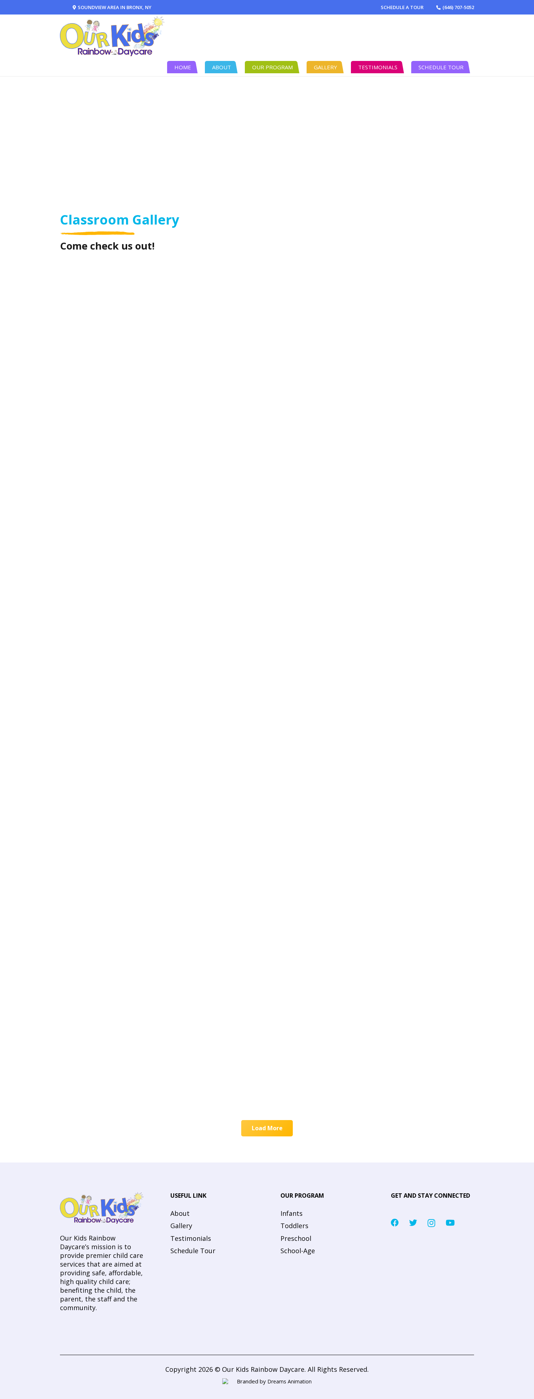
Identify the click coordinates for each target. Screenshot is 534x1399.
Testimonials (190, 1238)
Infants (291, 1213)
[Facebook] (395, 1223)
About (180, 1213)
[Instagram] (431, 1223)
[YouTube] (450, 1223)
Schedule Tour (192, 1250)
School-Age (297, 1250)
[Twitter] (413, 1223)
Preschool (295, 1238)
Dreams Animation (289, 1381)
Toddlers (294, 1225)
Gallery (181, 1225)
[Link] (112, 36)
